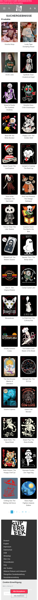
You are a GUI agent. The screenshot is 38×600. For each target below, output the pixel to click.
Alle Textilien (8, 568)
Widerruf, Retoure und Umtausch (15, 571)
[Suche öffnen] (9, 8)
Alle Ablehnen (19, 596)
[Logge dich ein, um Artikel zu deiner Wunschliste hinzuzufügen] (4, 24)
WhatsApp (7, 556)
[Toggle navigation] (4, 8)
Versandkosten (9, 562)
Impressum (7, 547)
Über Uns (7, 559)
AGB (5, 553)
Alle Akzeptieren (19, 591)
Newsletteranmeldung (11, 577)
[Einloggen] (30, 8)
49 (22, 512)
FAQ (5, 565)
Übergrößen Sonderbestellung (14, 574)
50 (26, 512)
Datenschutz (8, 550)
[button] (35, 8)
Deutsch (6, 540)
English (6, 544)
